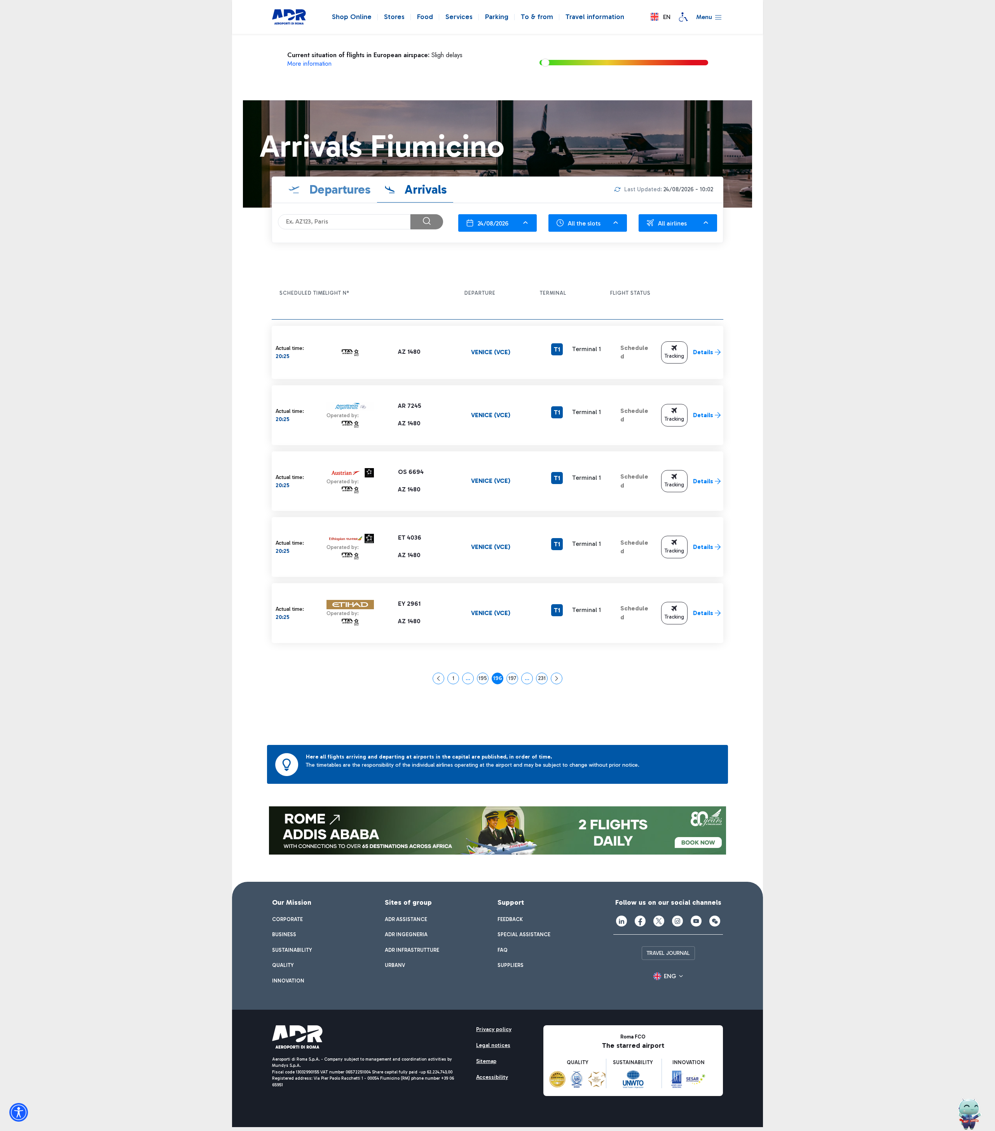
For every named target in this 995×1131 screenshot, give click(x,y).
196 (498, 679)
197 (513, 679)
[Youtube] (696, 921)
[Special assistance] (683, 17)
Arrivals (424, 189)
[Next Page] (556, 678)
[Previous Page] (438, 678)
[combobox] (497, 223)
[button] (660, 16)
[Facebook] (640, 921)
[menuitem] (287, 919)
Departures (338, 189)
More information (309, 63)
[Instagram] (677, 921)
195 (483, 679)
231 (543, 679)
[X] (658, 921)
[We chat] (714, 921)
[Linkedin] (621, 921)
